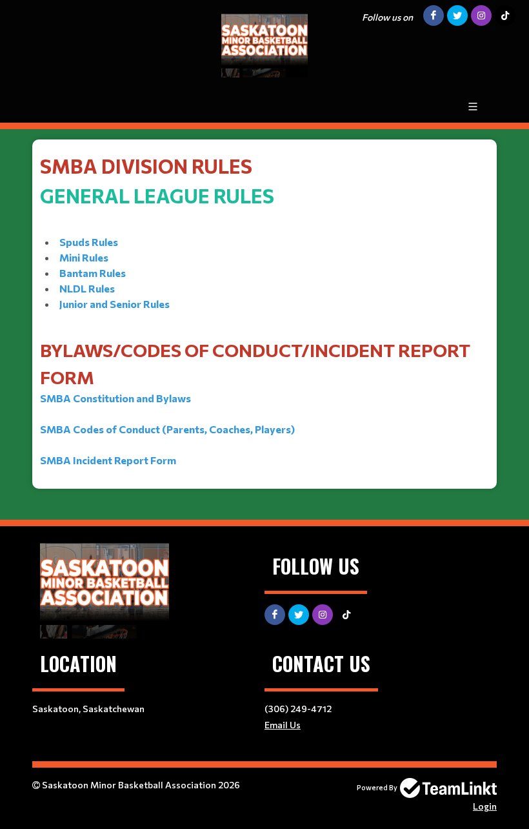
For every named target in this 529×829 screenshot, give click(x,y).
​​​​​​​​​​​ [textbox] (255, 310)
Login (485, 806)
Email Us (282, 724)
